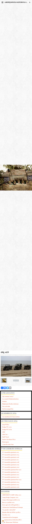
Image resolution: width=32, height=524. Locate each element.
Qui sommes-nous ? (8, 396)
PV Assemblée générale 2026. (10, 487)
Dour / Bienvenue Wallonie (10, 522)
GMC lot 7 (5, 434)
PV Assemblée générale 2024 (10, 482)
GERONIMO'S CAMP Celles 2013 (11, 495)
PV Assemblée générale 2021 (10, 472)
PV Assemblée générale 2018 (10, 462)
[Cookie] (3, 521)
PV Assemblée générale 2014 (10, 455)
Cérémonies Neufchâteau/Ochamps (12, 507)
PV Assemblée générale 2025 (10, 484)
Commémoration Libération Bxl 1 (12, 520)
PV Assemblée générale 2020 (10, 467)
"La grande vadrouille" (9, 510)
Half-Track (5, 437)
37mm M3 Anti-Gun (8, 444)
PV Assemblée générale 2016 (10, 457)
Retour (16, 380)
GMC (3, 432)
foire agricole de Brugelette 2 (10, 505)
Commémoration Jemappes (10, 517)
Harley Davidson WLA (8, 439)
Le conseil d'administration (10, 399)
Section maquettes (7, 409)
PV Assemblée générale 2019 (10, 465)
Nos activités (6, 406)
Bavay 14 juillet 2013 (8, 502)
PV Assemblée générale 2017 (10, 460)
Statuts (4, 401)
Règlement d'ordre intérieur (10, 404)
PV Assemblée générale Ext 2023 (11, 479)
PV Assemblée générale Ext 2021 (11, 469)
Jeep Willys (5, 424)
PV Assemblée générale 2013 (10, 452)
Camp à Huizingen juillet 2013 (11, 500)
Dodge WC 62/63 (7, 429)
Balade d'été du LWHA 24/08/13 (11, 512)
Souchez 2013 (6, 515)
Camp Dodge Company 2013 (10, 497)
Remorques (5, 442)
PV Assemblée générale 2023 (10, 477)
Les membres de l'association (10, 417)
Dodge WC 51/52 (7, 427)
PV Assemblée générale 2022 (10, 474)
